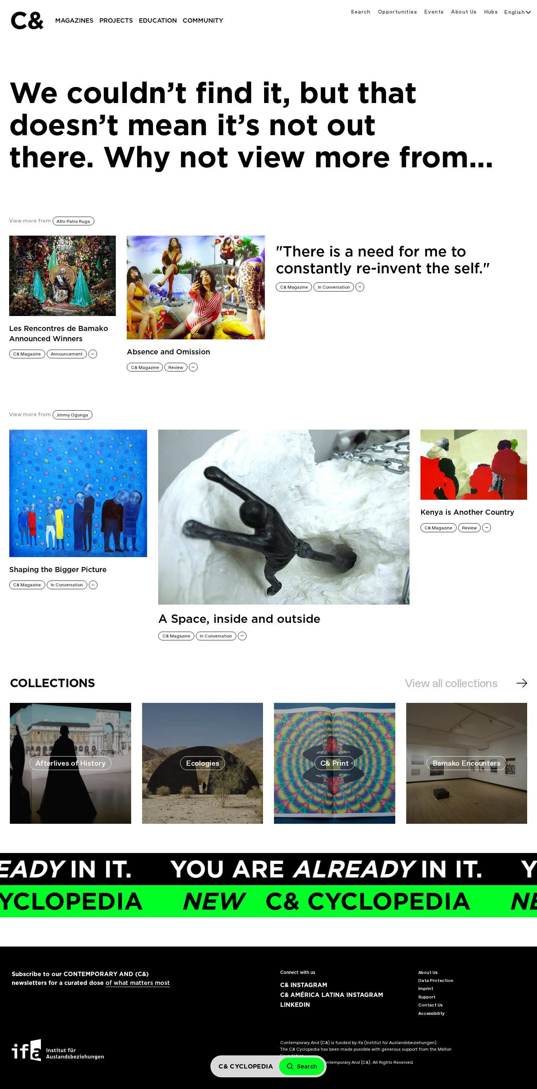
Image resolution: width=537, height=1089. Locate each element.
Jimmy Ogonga (72, 415)
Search (360, 12)
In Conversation (334, 287)
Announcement (67, 354)
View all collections (451, 683)
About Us (464, 12)
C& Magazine (27, 354)
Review (175, 367)
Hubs (491, 12)
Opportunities (397, 12)
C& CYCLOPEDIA (298, 901)
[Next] (522, 683)
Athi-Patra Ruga (73, 221)
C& (26, 20)
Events (434, 12)
